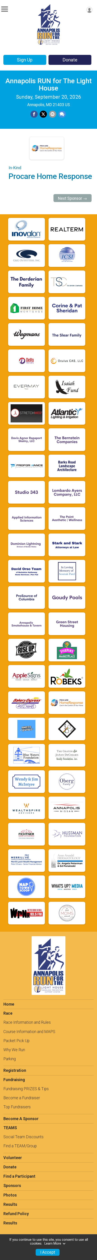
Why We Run (14, 1050)
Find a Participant (19, 1176)
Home (8, 1004)
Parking (9, 1059)
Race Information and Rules (27, 1022)
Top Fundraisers (17, 1107)
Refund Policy (16, 1213)
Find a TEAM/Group (20, 1146)
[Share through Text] (62, 114)
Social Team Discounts (23, 1137)
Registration (14, 1070)
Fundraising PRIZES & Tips (26, 1089)
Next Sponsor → (72, 198)
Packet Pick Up (16, 1040)
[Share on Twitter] (43, 114)
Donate (69, 60)
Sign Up (24, 60)
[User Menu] (89, 10)
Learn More (52, 1243)
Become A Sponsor (21, 1118)
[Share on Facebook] (34, 114)
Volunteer (12, 1157)
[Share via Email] (52, 114)
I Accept (47, 1252)
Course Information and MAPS (29, 1031)
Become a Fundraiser (21, 1098)
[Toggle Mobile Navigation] (4, 9)
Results (10, 1204)
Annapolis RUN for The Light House (48, 84)
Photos (10, 1195)
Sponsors (12, 1185)
